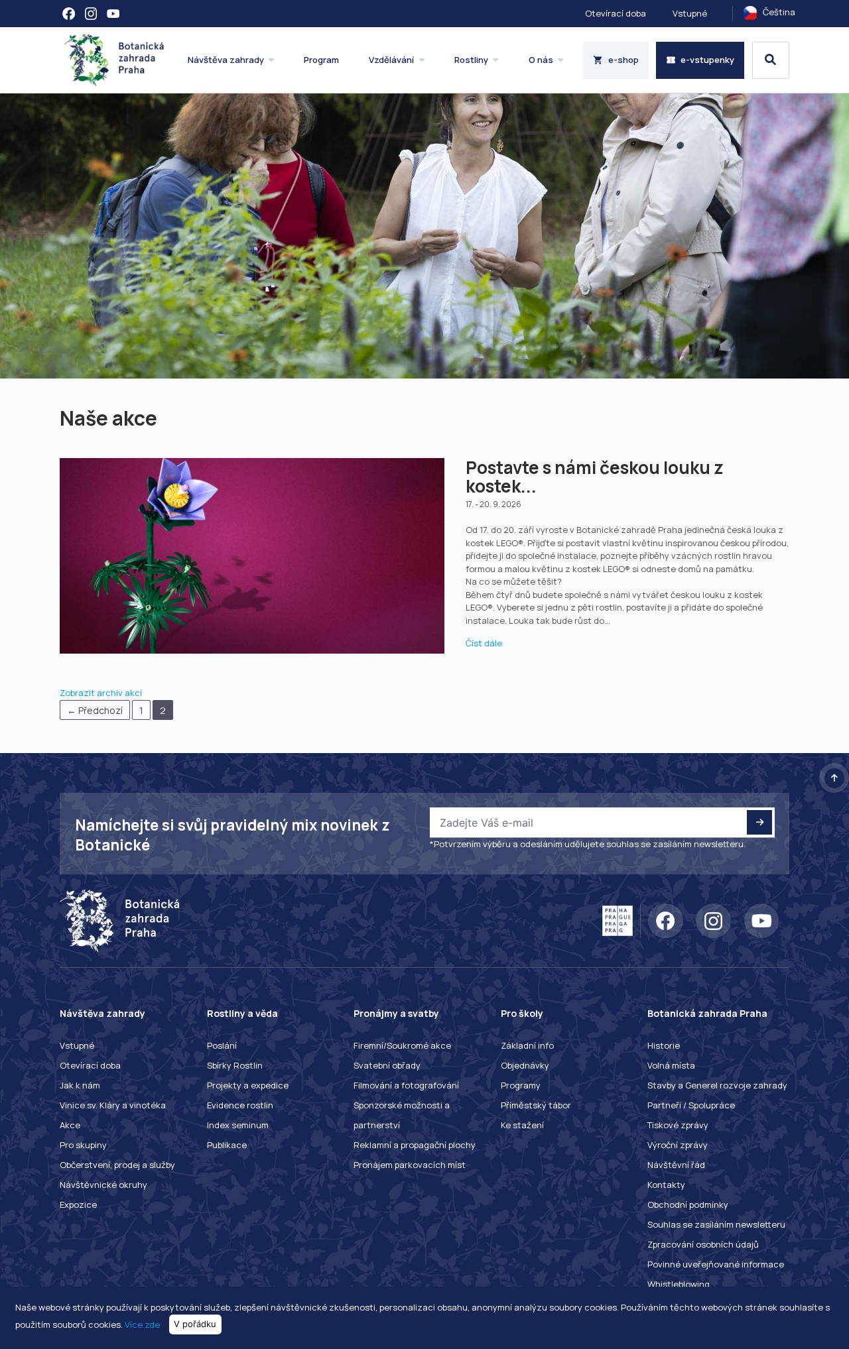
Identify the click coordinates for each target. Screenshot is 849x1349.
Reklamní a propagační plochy (415, 1145)
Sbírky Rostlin (235, 1065)
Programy (521, 1085)
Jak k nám (80, 1085)
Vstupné (690, 13)
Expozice (78, 1204)
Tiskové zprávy (677, 1125)
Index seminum (238, 1125)
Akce (70, 1125)
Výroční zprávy (677, 1145)
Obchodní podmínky (687, 1204)
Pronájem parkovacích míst (410, 1165)
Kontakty (666, 1185)
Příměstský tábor (536, 1105)
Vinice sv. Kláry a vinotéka (113, 1105)
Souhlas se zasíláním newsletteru (716, 1224)
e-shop (623, 60)
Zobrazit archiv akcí (101, 693)
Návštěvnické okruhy (103, 1185)
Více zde (142, 1324)
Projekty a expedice (248, 1085)
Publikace (227, 1145)
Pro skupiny (83, 1145)
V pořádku (195, 1324)
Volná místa (671, 1065)
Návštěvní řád (676, 1165)
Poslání (222, 1045)
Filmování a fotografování (406, 1085)
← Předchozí (95, 710)
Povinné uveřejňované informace (715, 1264)
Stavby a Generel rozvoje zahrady (717, 1085)
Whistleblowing (678, 1284)
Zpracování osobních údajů (703, 1244)
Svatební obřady (387, 1065)
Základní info (527, 1045)
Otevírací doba (615, 13)
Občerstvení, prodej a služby (117, 1165)
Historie (663, 1045)
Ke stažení (522, 1125)
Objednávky (525, 1065)
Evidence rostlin (240, 1105)
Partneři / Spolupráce (691, 1105)
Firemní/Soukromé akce (402, 1045)
